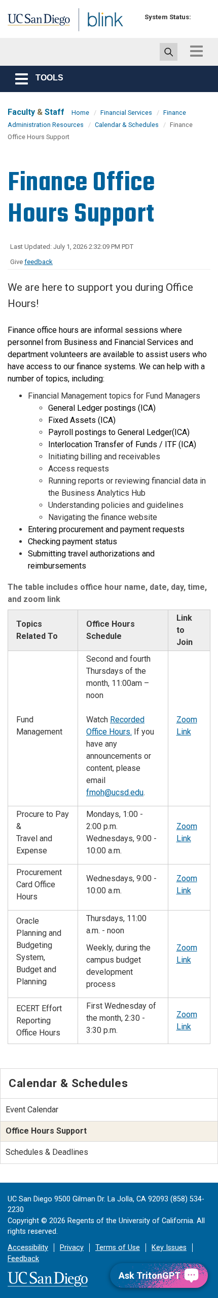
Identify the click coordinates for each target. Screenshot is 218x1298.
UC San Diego (30, 22)
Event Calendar (32, 1109)
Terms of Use (117, 1247)
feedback (38, 262)
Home (80, 112)
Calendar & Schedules (127, 124)
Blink (81, 32)
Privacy (72, 1247)
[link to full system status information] (201, 17)
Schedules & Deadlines (47, 1152)
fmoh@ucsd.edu (114, 792)
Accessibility (28, 1247)
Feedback (23, 1258)
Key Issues (169, 1247)
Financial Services (126, 112)
